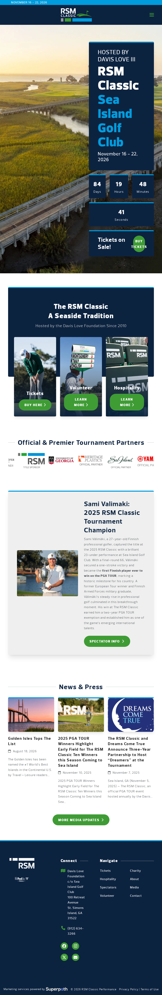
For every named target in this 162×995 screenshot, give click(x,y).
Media (134, 887)
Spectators (108, 887)
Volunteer (107, 896)
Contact (136, 896)
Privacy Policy (128, 989)
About (134, 879)
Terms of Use (150, 989)
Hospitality (108, 879)
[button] (152, 14)
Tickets (105, 871)
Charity (135, 871)
